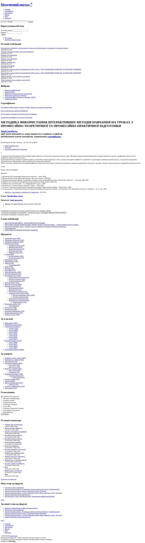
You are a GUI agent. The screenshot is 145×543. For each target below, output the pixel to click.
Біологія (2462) (10, 268)
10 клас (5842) (13, 330)
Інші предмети (16, 200)
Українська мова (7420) (12, 238)
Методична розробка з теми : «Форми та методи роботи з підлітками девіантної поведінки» (35, 226)
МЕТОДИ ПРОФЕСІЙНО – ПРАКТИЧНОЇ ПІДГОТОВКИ (25, 223)
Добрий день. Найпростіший (14, 453)
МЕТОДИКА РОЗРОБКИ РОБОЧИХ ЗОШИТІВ (21, 230)
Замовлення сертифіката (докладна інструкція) (16, 117)
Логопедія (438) (14, 306)
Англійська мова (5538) (16, 245)
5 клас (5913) (13, 339)
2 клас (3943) (13, 346)
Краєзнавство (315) (15, 290)
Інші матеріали (8, 412)
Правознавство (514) (20, 302)
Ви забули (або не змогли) (13, 435)
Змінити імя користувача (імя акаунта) (17, 495)
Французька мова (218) (16, 249)
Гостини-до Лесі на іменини (14, 487)
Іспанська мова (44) (15, 251)
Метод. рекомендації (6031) (14, 383)
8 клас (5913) (13, 333)
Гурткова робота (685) (12, 379)
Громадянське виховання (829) (19, 300)
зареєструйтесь (18, 204)
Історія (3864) (9, 254)
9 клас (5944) (13, 332)
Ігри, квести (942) (15, 370)
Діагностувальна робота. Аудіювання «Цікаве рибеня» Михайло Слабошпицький (32, 489)
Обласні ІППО (10, 92)
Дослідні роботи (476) (16, 376)
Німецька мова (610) (15, 247)
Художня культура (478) (17, 281)
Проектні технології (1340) (14, 374)
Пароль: (4, 32)
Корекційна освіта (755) (13, 304)
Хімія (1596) (9, 267)
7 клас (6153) (13, 335)
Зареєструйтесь (9, 131)
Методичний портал (16, 4)
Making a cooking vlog (8, 62)
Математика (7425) (11, 260)
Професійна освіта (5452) (13, 325)
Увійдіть (7, 204)
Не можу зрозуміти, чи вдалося (15, 449)
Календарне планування (11, 410)
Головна (7, 9)
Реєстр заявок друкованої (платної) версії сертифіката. (19, 114)
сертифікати (54, 136)
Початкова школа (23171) (13, 341)
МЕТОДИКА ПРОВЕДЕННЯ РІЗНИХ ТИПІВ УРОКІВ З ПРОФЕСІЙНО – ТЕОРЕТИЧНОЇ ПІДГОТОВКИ (41, 225)
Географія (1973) (10, 270)
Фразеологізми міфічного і (14, 428)
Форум (7, 15)
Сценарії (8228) (10, 381)
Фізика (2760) (9, 263)
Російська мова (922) (16, 252)
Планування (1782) (11, 361)
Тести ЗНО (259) (14, 365)
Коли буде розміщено (12, 446)
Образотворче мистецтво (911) (19, 277)
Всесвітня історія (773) (16, 258)
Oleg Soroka (13, 536)
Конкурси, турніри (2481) (13, 368)
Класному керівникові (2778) (14, 311)
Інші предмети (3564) (12, 283)
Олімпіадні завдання (10, 404)
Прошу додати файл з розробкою (16, 431)
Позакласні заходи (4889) (13, 284)
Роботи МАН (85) (19, 377)
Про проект (9, 13)
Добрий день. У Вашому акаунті (15, 460)
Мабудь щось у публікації (13, 470)
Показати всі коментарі (8, 479)
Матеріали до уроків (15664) (14, 360)
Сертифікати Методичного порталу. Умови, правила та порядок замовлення (26, 107)
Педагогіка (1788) (11, 307)
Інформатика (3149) (11, 261)
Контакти (8, 18)
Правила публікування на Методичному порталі (21, 508)
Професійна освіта (15, 196)
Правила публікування (12, 90)
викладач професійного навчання (16, 149)
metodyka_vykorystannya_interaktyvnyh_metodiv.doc (22, 192)
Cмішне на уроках (11, 99)
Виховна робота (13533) (13, 286)
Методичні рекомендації (11, 398)
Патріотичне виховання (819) (18, 299)
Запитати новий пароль (13, 40)
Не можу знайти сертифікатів (15, 463)
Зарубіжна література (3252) (14, 242)
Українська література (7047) (14, 240)
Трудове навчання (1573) (13, 274)
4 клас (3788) (13, 342)
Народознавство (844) (16, 288)
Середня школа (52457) (12, 326)
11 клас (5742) (13, 328)
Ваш (6, 467)
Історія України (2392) (16, 256)
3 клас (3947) (13, 344)
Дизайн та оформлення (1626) (15, 386)
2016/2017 (8, 147)
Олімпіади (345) (14, 372)
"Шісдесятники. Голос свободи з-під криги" (15, 76)
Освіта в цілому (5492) (12, 314)
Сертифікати (9, 11)
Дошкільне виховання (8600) (14, 349)
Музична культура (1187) (17, 279)
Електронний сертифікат (13, 442)
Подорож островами (7, 66)
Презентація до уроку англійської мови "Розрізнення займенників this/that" (30, 496)
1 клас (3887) (13, 348)
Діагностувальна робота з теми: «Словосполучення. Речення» (25, 491)
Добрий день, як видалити (13, 424)
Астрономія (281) (14, 265)
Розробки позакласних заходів (13, 408)
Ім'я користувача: (7, 30)
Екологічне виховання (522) (18, 291)
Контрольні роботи (9, 402)
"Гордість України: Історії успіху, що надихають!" (17, 51)
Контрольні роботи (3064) (13, 363)
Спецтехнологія (10, 228)
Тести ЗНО (7, 406)
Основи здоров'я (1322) (20, 297)
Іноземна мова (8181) (12, 244)
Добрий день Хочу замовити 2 (15, 456)
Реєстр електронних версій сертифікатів (14, 111)
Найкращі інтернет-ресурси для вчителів (18, 94)
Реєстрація (8, 38)
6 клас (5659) (13, 337)
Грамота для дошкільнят (9, 55)
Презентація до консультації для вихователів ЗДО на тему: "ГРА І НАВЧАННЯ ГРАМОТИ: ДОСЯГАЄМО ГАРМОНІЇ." (41, 69)
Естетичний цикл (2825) (13, 275)
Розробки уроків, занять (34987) (15, 358)
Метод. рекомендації (12, 146)
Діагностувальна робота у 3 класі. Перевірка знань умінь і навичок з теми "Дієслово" (33, 493)
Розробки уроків (8, 400)
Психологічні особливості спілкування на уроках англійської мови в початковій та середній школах (34, 48)
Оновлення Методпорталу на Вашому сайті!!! (20, 97)
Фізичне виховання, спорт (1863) (24, 295)
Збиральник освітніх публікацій (15, 95)
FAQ (6, 16)
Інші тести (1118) (14, 367)
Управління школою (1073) (14, 313)
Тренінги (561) (14, 384)
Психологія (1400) (11, 309)
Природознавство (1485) (13, 272)
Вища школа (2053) (11, 323)
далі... (3, 500)
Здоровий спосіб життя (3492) (19, 293)
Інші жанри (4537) (11, 388)
